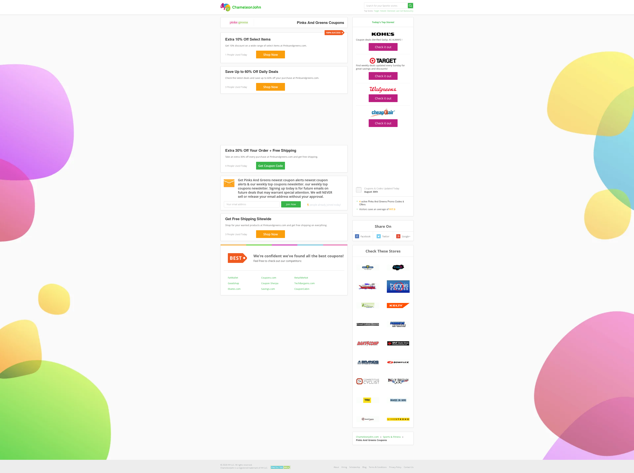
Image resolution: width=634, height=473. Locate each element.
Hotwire (383, 11)
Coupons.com (268, 277)
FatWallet (233, 277)
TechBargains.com (304, 283)
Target (376, 11)
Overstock (391, 11)
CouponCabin (301, 288)
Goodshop (233, 283)
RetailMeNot (301, 277)
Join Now (291, 204)
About (336, 467)
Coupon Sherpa (269, 283)
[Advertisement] (284, 120)
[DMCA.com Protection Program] (280, 467)
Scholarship (354, 467)
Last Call (399, 11)
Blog (364, 467)
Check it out (383, 47)
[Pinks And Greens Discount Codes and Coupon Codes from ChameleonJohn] (240, 7)
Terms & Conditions (378, 467)
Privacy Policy (395, 467)
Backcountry (408, 11)
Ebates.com (234, 288)
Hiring (344, 467)
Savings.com (268, 288)
